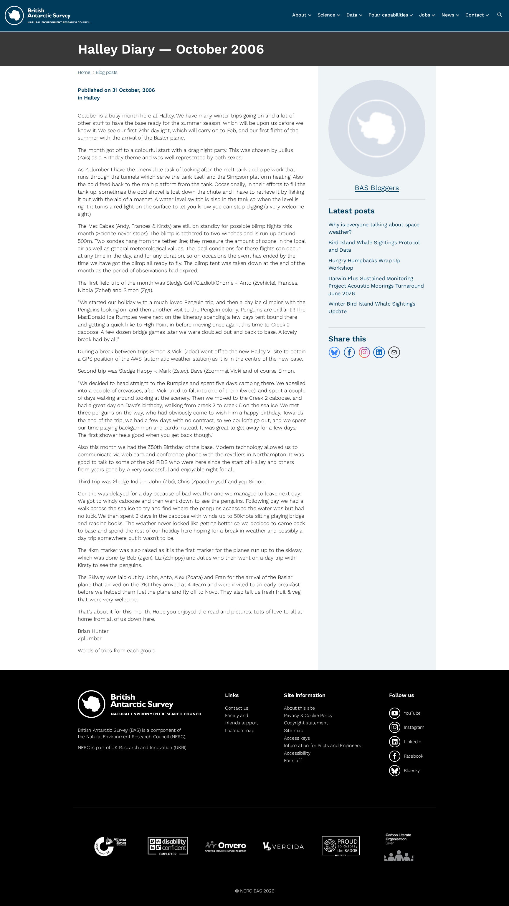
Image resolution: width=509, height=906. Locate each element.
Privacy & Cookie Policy (308, 715)
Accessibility (297, 753)
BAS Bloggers (377, 188)
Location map (239, 730)
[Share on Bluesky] (334, 352)
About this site (299, 708)
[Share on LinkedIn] (379, 352)
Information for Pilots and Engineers (322, 745)
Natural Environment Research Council (127, 736)
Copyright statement (306, 723)
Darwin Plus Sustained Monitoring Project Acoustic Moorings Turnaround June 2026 (376, 285)
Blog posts (107, 72)
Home (84, 72)
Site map (293, 730)
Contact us (236, 708)
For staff (293, 760)
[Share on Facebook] (349, 352)
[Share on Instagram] (364, 352)
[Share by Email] (394, 352)
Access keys (297, 738)
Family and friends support (241, 719)
